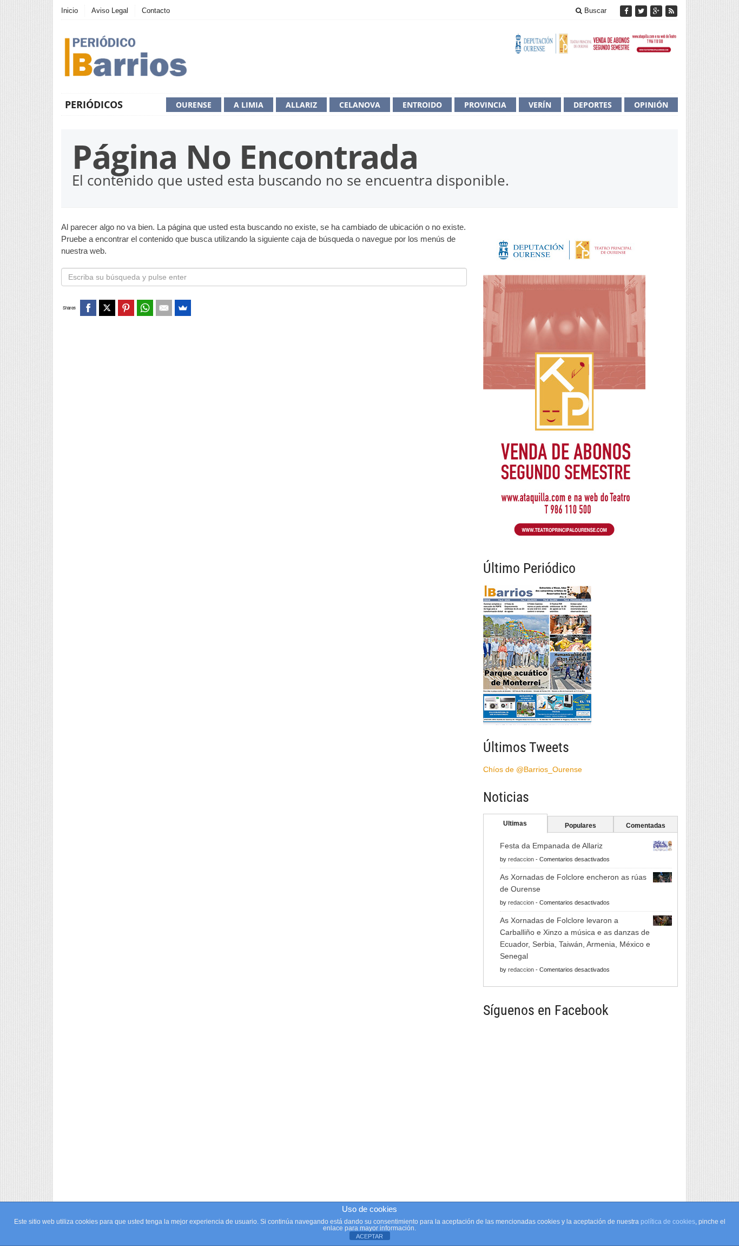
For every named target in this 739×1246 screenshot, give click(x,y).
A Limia (248, 105)
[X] (107, 308)
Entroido (422, 105)
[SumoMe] (183, 308)
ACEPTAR (369, 1236)
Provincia (485, 105)
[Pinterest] (126, 308)
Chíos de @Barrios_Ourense (532, 769)
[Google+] (657, 11)
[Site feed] (671, 11)
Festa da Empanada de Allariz (551, 845)
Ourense (194, 105)
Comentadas (645, 825)
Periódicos (94, 104)
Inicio (69, 10)
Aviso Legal (109, 10)
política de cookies (668, 1221)
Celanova (359, 105)
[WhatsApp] (145, 308)
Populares (580, 825)
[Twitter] (642, 11)
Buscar (594, 10)
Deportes (592, 105)
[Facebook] (627, 11)
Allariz (301, 105)
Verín (540, 105)
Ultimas (515, 823)
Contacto (156, 10)
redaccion (521, 859)
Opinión (651, 105)
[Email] (164, 308)
